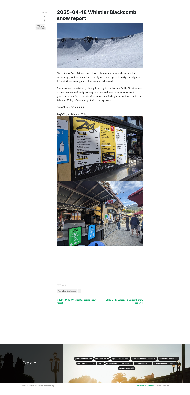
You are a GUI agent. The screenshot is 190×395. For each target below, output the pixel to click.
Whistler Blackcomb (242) (168, 358)
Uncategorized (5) (102, 358)
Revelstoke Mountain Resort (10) (144, 358)
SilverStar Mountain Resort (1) (165, 363)
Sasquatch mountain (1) (86, 363)
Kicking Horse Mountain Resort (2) (119, 363)
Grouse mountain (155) (83, 358)
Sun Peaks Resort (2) (126, 368)
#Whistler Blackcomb (40, 27)
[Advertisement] (100, 267)
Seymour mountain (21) (120, 358)
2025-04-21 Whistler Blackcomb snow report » (124, 301)
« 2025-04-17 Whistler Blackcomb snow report (76, 301)
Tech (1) (101, 363)
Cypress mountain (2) (143, 363)
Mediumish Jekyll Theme (145, 386)
